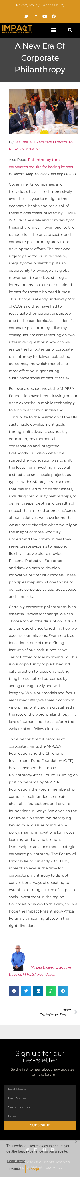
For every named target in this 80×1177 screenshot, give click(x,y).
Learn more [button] (16, 1161)
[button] (54, 30)
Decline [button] (15, 1169)
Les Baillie (23, 142)
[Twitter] (26, 16)
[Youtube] (45, 16)
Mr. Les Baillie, (42, 967)
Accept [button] (33, 1169)
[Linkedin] (36, 16)
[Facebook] (54, 16)
